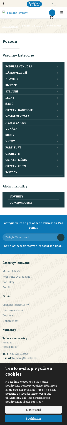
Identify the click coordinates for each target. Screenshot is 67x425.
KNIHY (10, 141)
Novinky (16, 196)
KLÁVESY (11, 79)
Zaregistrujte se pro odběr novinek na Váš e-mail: (33, 225)
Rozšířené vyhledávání (17, 276)
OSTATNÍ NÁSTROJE (19, 110)
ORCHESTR (12, 153)
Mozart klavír (11, 271)
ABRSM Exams (15, 122)
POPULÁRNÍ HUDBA (18, 66)
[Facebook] (3, 3)
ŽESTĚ (9, 104)
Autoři (6, 287)
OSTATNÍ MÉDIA (16, 160)
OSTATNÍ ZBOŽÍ (15, 166)
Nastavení (33, 410)
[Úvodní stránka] (15, 12)
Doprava (8, 315)
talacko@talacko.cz (24, 358)
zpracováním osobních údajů (42, 246)
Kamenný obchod (13, 310)
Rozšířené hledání (34, 4)
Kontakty (8, 282)
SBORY (9, 135)
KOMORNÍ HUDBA (17, 116)
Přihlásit (60, 237)
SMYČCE (11, 85)
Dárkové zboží (16, 72)
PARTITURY (13, 147)
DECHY (10, 97)
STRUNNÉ (11, 91)
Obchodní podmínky (16, 304)
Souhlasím (33, 418)
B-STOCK (11, 172)
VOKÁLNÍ (12, 128)
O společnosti (11, 321)
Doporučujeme (21, 202)
